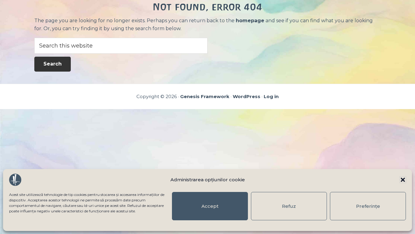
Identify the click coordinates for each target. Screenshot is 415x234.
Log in (271, 96)
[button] (403, 180)
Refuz (289, 206)
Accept (209, 206)
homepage (250, 20)
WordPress (246, 96)
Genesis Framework (204, 96)
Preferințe (368, 206)
